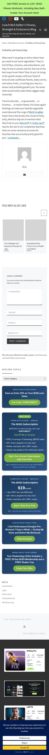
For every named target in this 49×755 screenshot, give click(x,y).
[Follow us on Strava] (22, 19)
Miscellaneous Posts (16, 43)
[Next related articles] (44, 213)
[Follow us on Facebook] (4, 19)
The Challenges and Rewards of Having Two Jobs (13, 246)
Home (4, 43)
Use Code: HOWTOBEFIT (24, 402)
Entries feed (7, 594)
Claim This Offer (24, 568)
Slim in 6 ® (24, 123)
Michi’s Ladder (36, 112)
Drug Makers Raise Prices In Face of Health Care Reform (35, 246)
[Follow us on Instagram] (10, 19)
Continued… (14, 137)
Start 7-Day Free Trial (24, 505)
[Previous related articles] (38, 213)
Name (12, 312)
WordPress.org (8, 602)
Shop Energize (24, 539)
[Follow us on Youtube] (16, 19)
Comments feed (8, 598)
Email (12, 323)
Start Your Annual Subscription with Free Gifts (24, 457)
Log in (4, 590)
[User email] (24, 175)
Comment (14, 292)
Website (13, 333)
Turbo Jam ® (38, 123)
